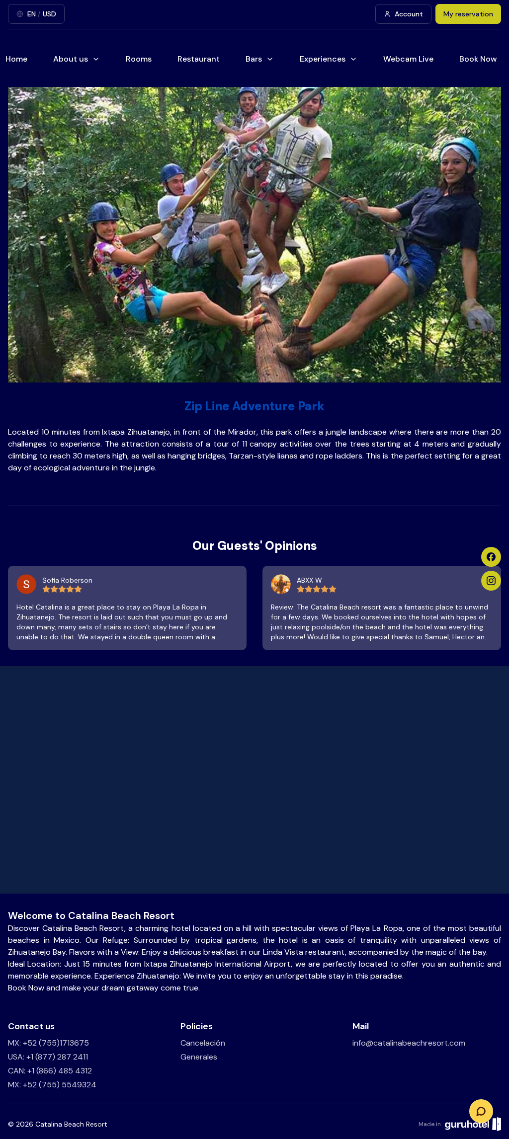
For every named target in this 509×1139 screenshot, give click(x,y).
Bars (254, 59)
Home (16, 59)
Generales (198, 1057)
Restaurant (198, 59)
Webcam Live (408, 59)
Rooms (139, 59)
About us (70, 59)
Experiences (322, 59)
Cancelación (202, 1043)
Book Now (478, 59)
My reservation (468, 13)
